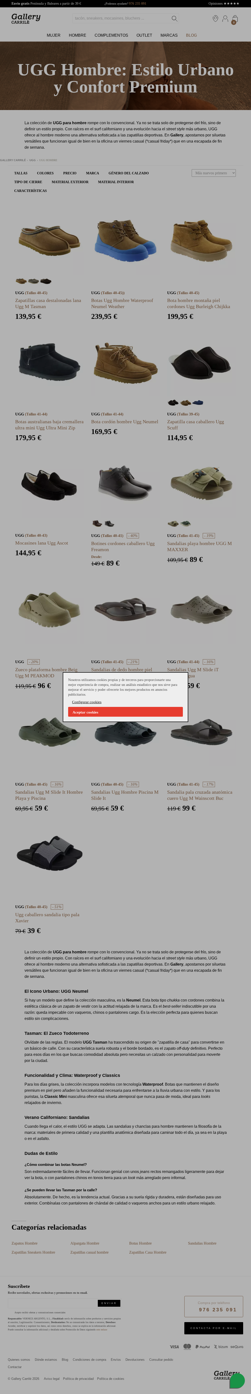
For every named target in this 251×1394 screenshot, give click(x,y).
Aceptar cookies (85, 712)
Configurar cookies (86, 702)
